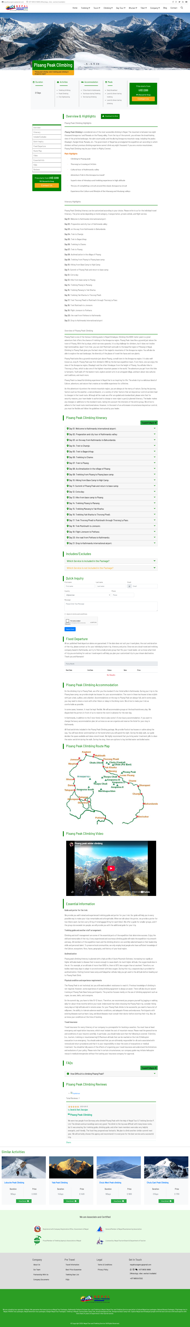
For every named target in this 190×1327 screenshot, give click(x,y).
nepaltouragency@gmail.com (14, 2)
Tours (96, 8)
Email (129, 582)
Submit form (70, 629)
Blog (165, 7)
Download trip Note (111, 116)
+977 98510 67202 (136, 1278)
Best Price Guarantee (73, 1269)
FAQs (67, 1279)
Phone (114, 591)
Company (154, 8)
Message (68, 600)
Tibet (143, 8)
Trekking (85, 8)
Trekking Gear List (72, 1274)
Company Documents (41, 1279)
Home (75, 7)
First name (68, 582)
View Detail (22, 1201)
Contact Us (143, 98)
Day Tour (120, 8)
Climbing (107, 8)
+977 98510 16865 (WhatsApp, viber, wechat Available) (46, 2)
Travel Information (72, 1264)
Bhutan (132, 8)
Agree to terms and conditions (77, 614)
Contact (173, 7)
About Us (36, 1264)
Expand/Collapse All (149, 422)
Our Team (36, 1269)
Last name (99, 582)
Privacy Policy (103, 1269)
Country (67, 591)
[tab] (111, 428)
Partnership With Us (40, 1274)
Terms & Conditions (105, 1264)
